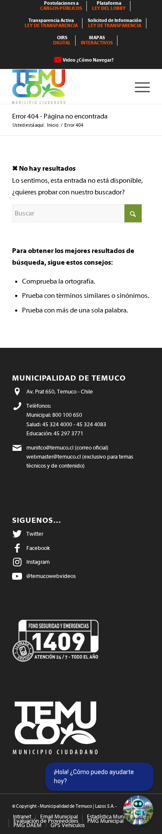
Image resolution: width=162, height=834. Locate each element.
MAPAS (97, 40)
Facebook (38, 548)
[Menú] (138, 86)
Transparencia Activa (51, 23)
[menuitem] (61, 6)
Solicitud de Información (115, 23)
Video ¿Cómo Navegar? (88, 60)
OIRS (62, 40)
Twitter (34, 534)
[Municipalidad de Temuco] (67, 86)
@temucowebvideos (51, 576)
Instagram (38, 562)
